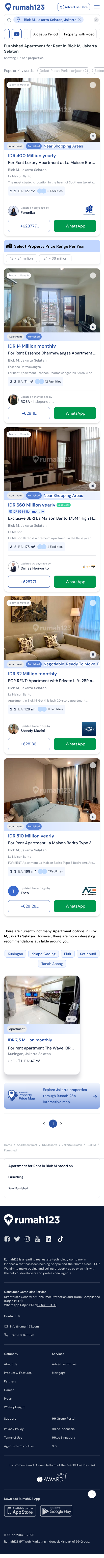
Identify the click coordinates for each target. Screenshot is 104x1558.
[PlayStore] (56, 1511)
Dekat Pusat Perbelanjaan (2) (64, 70)
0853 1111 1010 (46, 1305)
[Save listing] (93, 85)
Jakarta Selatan (72, 1145)
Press (8, 1399)
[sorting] (26, 34)
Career (9, 1390)
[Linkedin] (48, 1239)
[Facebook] (7, 1239)
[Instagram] (27, 1239)
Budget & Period (45, 34)
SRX (54, 1446)
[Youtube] (37, 1239)
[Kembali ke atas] (92, 1494)
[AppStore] (20, 1511)
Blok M (91, 1145)
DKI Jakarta (49, 1145)
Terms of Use (13, 1438)
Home (8, 1145)
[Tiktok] (61, 1239)
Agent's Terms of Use (19, 1446)
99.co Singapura (63, 1438)
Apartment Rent (27, 1145)
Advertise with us (64, 1364)
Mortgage (59, 1373)
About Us (10, 1364)
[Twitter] (17, 1239)
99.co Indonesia (63, 1429)
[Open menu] (97, 7)
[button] (49, 19)
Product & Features (18, 1373)
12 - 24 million (21, 258)
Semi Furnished (18, 1188)
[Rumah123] (25, 7)
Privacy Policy (14, 1429)
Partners (10, 1381)
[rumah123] (52, 1220)
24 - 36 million (55, 258)
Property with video (79, 34)
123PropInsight (14, 1407)
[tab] (52, 1177)
